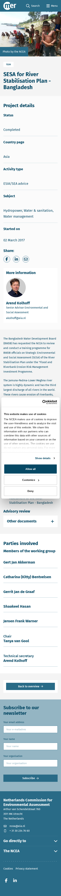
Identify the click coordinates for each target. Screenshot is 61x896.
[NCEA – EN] (9, 6)
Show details (42, 458)
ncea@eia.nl (17, 826)
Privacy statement (27, 868)
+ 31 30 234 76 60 (19, 830)
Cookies (8, 868)
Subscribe (28, 778)
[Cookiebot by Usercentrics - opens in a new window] (43, 402)
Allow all (30, 468)
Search (33, 6)
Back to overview (28, 686)
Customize (28, 479)
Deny (30, 490)
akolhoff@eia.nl (28, 318)
